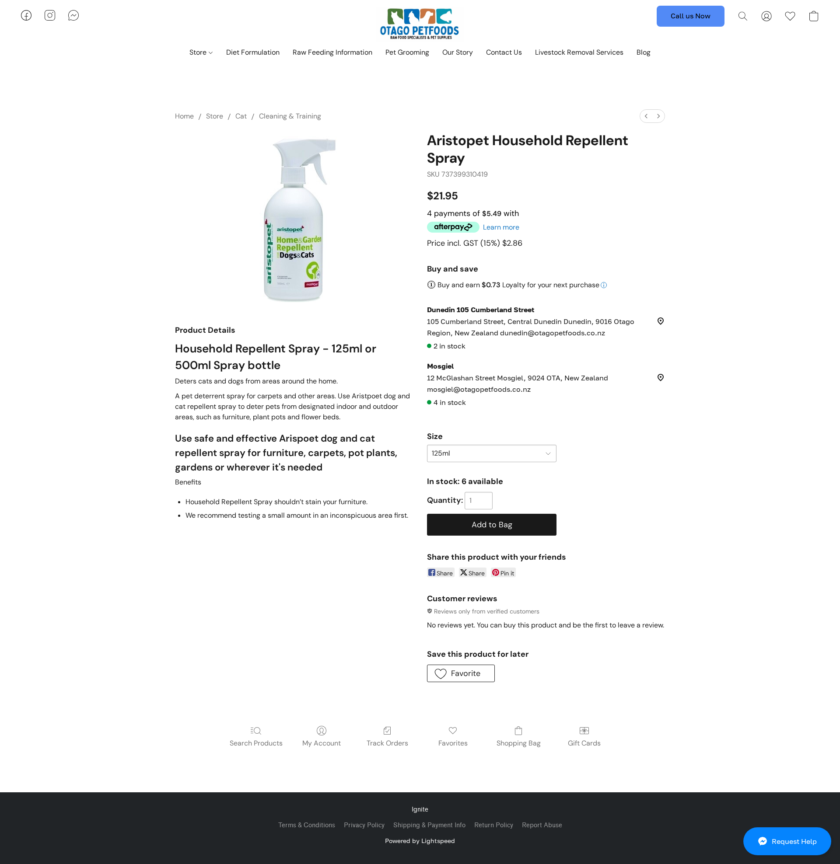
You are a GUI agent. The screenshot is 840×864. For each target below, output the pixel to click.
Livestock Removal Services (579, 52)
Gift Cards (584, 743)
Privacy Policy (364, 825)
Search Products (256, 743)
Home (184, 116)
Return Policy (493, 825)
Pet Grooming (407, 52)
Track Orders (387, 743)
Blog (644, 52)
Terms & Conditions (306, 825)
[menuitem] (646, 116)
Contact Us (504, 52)
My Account (321, 743)
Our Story (457, 52)
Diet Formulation (253, 52)
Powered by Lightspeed (420, 840)
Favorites (453, 743)
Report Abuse (542, 825)
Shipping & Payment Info (429, 825)
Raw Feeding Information (332, 52)
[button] (787, 841)
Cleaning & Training (290, 116)
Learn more (501, 227)
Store (198, 52)
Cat (241, 116)
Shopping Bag (519, 743)
